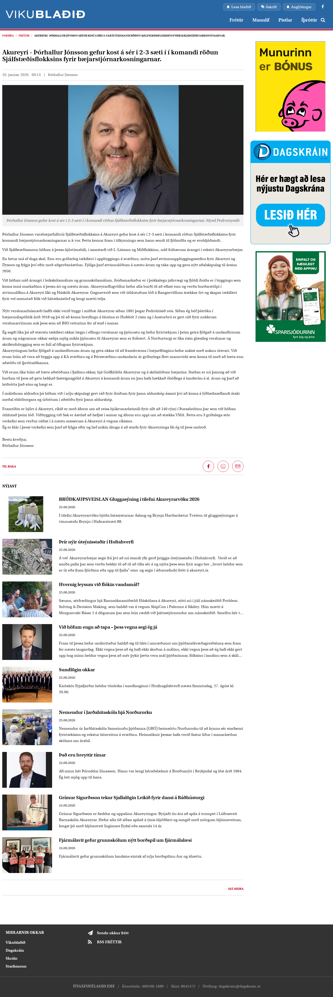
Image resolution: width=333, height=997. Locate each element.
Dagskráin (15, 950)
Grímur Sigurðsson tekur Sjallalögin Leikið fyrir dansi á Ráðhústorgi (131, 797)
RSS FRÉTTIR (109, 942)
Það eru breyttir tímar (82, 755)
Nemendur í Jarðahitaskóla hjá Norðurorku (105, 712)
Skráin (11, 958)
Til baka (9, 466)
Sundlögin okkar (77, 670)
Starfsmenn (16, 966)
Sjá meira (236, 889)
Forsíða (8, 35)
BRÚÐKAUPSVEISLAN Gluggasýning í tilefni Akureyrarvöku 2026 (129, 499)
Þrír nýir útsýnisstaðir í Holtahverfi (96, 542)
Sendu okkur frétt (113, 933)
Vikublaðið (15, 942)
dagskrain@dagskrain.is (239, 986)
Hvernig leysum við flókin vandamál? (99, 584)
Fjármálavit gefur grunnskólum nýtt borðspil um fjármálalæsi (125, 840)
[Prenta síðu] (223, 466)
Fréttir (24, 35)
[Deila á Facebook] (208, 466)
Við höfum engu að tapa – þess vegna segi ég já (108, 627)
